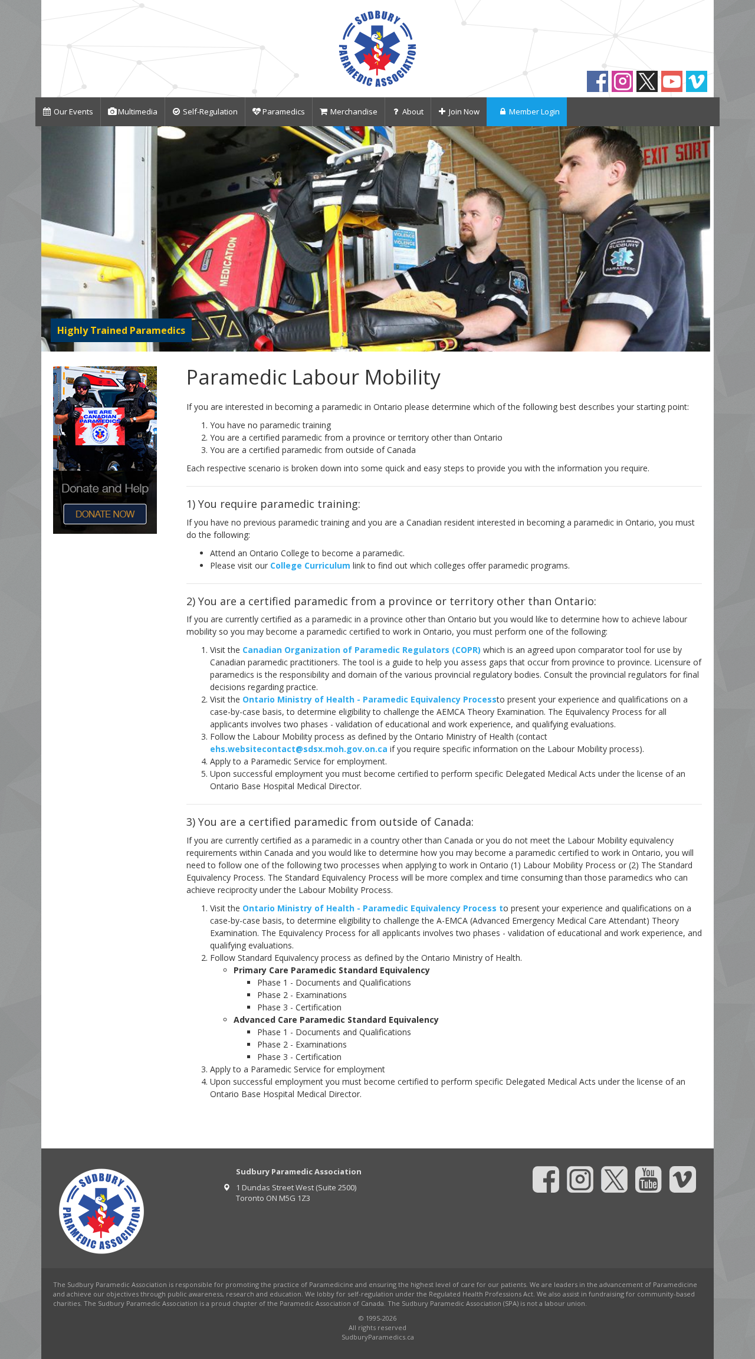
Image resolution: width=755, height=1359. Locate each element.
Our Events (73, 111)
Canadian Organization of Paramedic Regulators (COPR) (361, 649)
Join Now (464, 111)
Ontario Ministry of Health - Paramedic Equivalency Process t (372, 908)
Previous (52, 239)
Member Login (534, 111)
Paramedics (283, 111)
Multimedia (137, 111)
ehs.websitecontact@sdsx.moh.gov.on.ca (299, 748)
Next (702, 239)
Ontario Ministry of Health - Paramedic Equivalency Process (369, 699)
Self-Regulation (210, 111)
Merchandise (354, 111)
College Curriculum (310, 565)
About (413, 111)
